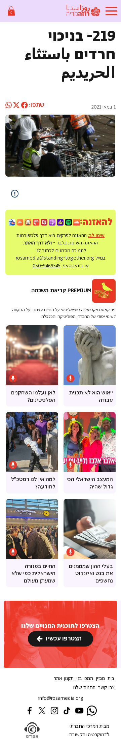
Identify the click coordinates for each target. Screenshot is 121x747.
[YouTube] (79, 711)
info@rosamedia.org (60, 698)
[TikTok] (67, 711)
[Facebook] (30, 711)
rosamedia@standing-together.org (55, 258)
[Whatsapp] (92, 711)
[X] (42, 711)
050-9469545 (47, 265)
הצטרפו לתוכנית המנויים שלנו (60, 626)
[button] (11, 11)
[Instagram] (54, 711)
